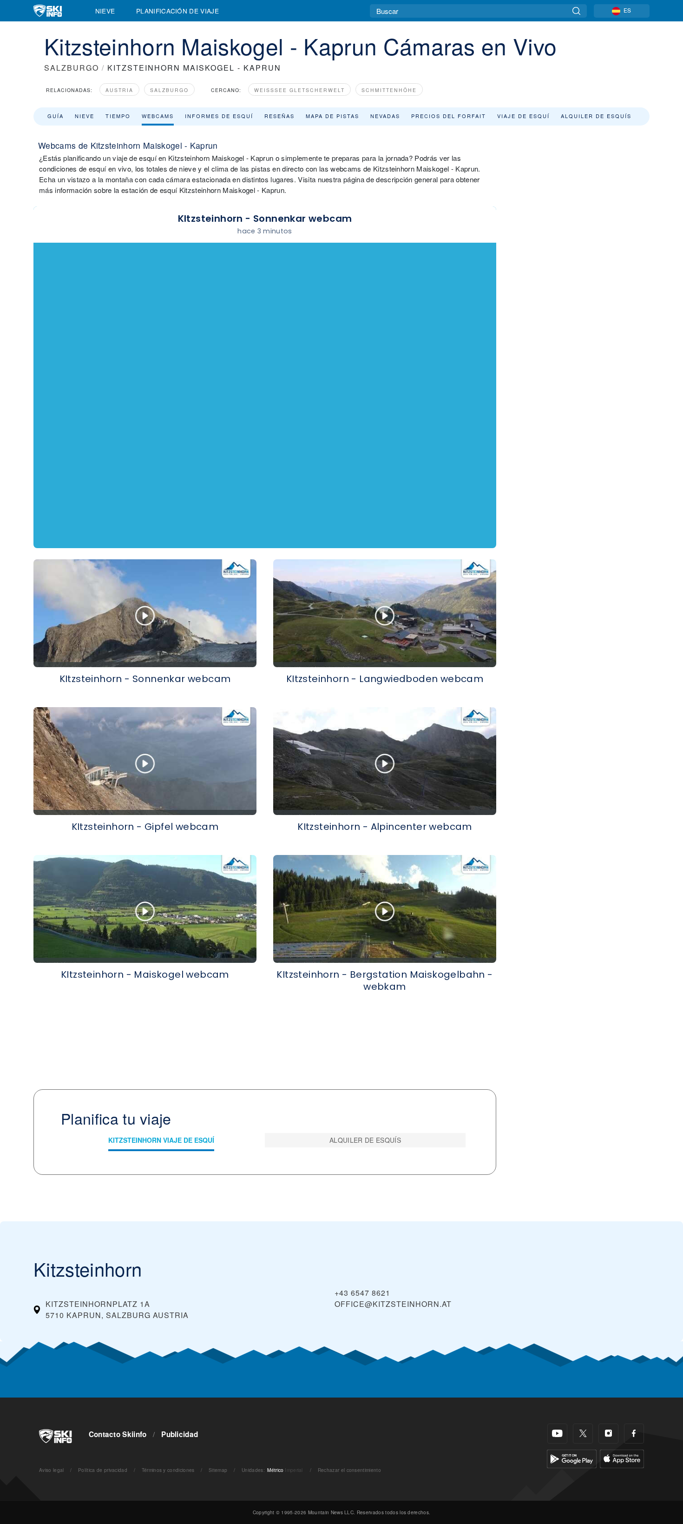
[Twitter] (583, 1434)
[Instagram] (608, 1434)
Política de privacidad (102, 1469)
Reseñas (279, 115)
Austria (119, 89)
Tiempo (118, 115)
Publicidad (179, 1434)
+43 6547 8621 (362, 1292)
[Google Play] (572, 1458)
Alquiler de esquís (596, 115)
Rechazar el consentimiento (349, 1469)
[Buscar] (576, 11)
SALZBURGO (71, 67)
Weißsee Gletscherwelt (299, 89)
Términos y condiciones (168, 1469)
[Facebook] (634, 1434)
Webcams (158, 115)
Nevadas (385, 115)
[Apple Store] (622, 1458)
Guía (55, 115)
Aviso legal (51, 1469)
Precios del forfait (448, 115)
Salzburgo (169, 89)
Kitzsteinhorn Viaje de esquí (161, 1140)
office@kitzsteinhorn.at (393, 1304)
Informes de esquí (219, 115)
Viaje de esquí (523, 115)
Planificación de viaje (177, 10)
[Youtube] (557, 1434)
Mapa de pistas (332, 115)
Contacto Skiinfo (118, 1434)
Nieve (105, 10)
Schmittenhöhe (389, 89)
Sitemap (218, 1469)
